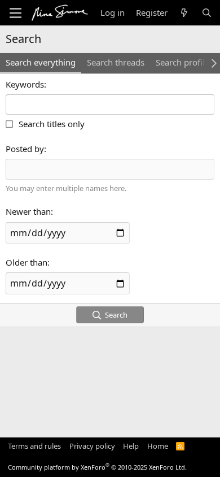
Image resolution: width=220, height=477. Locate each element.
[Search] (207, 12)
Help (131, 446)
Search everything (41, 62)
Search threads (115, 62)
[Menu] (15, 13)
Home (157, 446)
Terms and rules (34, 446)
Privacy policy (92, 446)
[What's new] (184, 12)
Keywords (25, 84)
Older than (26, 262)
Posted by (25, 148)
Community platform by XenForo (97, 467)
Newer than (28, 211)
